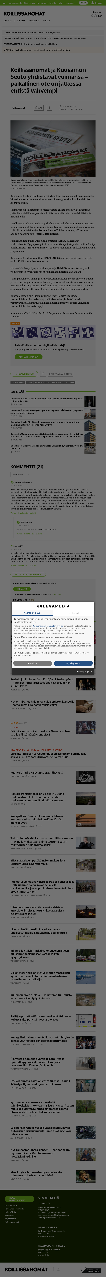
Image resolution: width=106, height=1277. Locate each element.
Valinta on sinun (32, 612)
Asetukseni (74, 613)
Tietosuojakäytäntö (84, 671)
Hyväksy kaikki (73, 663)
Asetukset (32, 663)
